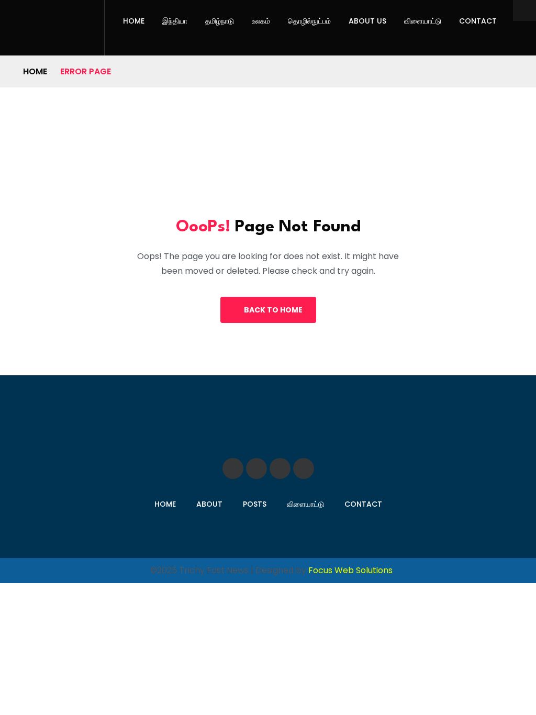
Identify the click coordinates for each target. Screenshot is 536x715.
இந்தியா (174, 21)
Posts (254, 504)
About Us (367, 21)
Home (133, 21)
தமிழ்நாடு (219, 21)
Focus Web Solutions (350, 570)
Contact (478, 21)
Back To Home (273, 310)
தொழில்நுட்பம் (309, 21)
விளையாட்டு (422, 21)
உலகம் (261, 21)
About (209, 504)
